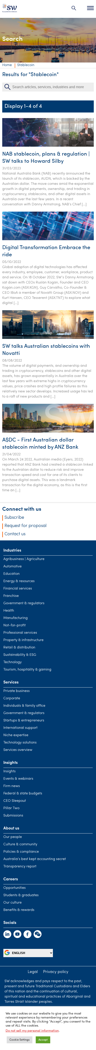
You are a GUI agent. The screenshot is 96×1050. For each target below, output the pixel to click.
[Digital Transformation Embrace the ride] (48, 239)
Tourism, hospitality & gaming (27, 669)
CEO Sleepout (14, 801)
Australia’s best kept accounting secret (34, 859)
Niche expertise (15, 735)
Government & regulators (23, 603)
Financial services (17, 588)
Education (11, 574)
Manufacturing (15, 618)
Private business (16, 691)
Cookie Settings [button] (19, 1039)
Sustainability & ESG (19, 655)
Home (7, 65)
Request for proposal (25, 526)
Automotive (12, 566)
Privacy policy (55, 972)
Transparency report (19, 866)
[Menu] (90, 8)
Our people (12, 837)
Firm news (11, 786)
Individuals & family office (24, 706)
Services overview (17, 750)
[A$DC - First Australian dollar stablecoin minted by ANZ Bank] (48, 431)
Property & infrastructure (23, 640)
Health (8, 610)
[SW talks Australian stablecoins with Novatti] (48, 338)
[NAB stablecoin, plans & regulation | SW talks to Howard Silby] (48, 146)
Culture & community (20, 844)
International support (20, 728)
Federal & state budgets (22, 793)
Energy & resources (19, 581)
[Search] (74, 8)
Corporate (11, 698)
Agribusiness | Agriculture (23, 559)
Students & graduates (21, 895)
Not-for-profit (14, 625)
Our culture (12, 902)
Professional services (20, 633)
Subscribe (14, 517)
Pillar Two (11, 808)
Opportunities (14, 888)
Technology (12, 662)
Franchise (11, 596)
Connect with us (21, 509)
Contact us (14, 534)
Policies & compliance (21, 852)
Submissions (13, 815)
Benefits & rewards (18, 910)
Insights (9, 771)
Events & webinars (18, 779)
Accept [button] (43, 1039)
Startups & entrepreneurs (23, 720)
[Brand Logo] (9, 9)
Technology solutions (20, 742)
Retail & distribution (19, 647)
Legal (33, 972)
